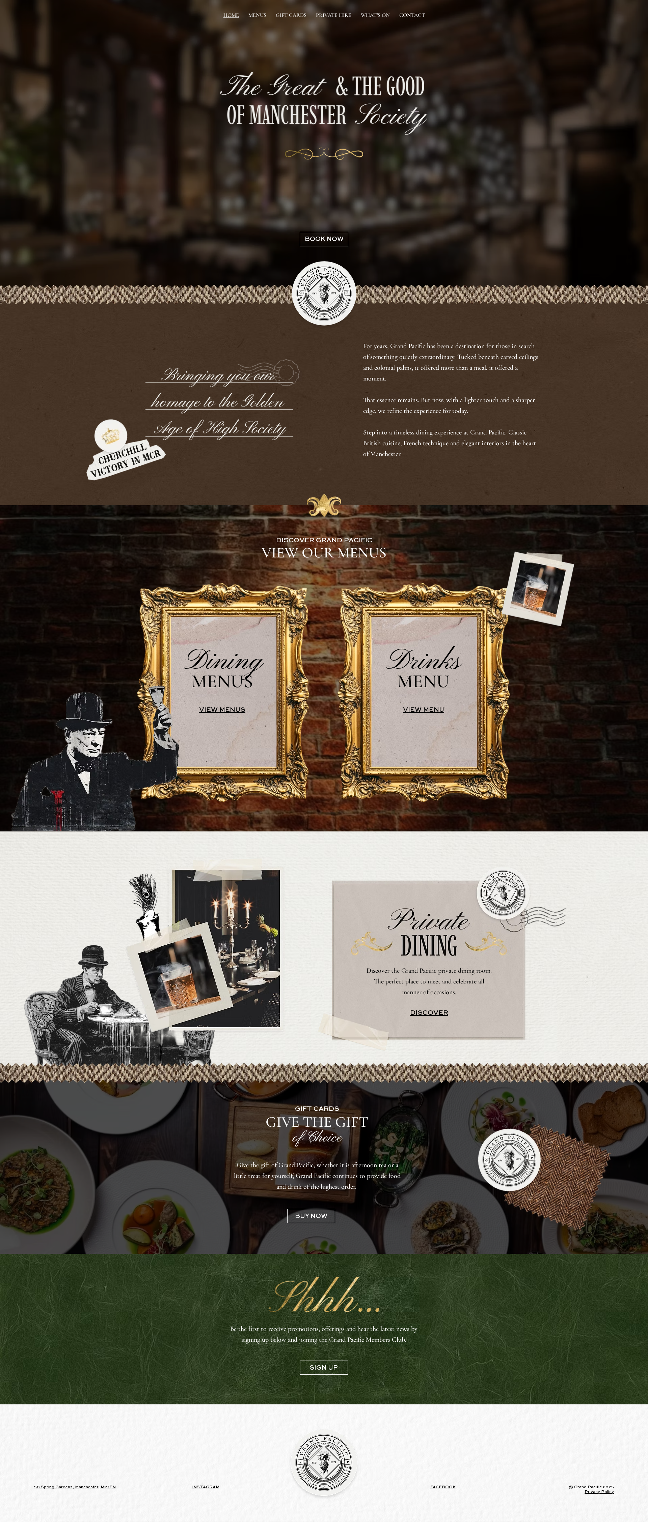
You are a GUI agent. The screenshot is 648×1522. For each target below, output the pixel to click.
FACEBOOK (443, 1487)
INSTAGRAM (205, 1487)
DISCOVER (429, 1013)
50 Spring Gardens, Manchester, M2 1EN (75, 1487)
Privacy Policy (599, 1492)
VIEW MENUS (222, 710)
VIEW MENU (423, 710)
